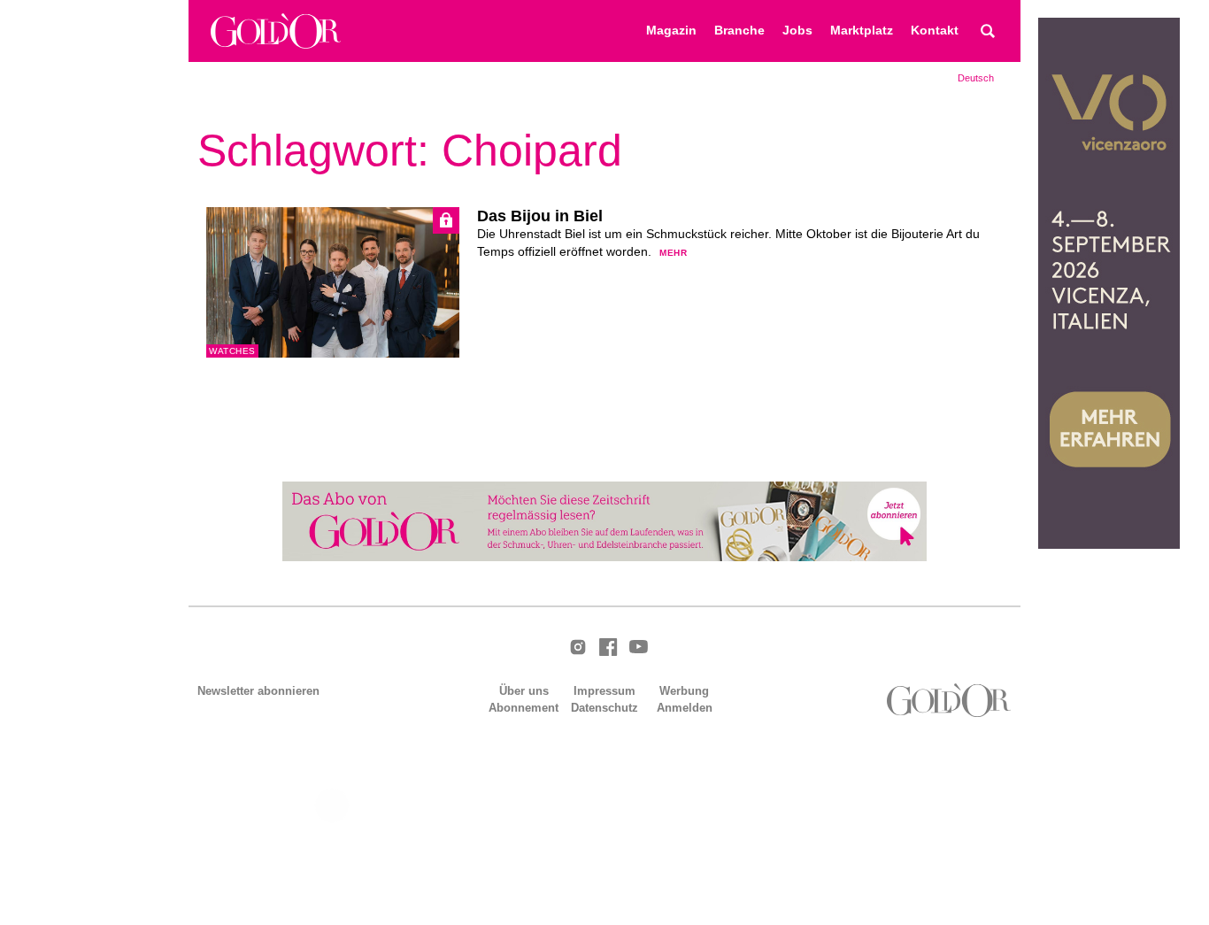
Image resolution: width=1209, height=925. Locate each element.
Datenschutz (604, 707)
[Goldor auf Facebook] (608, 648)
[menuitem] (976, 78)
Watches (232, 351)
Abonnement (523, 707)
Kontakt (935, 30)
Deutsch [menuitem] (976, 78)
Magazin (671, 30)
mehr (673, 253)
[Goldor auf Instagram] (578, 648)
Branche (739, 30)
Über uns (524, 691)
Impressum (604, 691)
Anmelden (684, 707)
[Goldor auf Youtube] (638, 648)
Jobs (797, 30)
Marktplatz (861, 30)
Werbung (684, 691)
